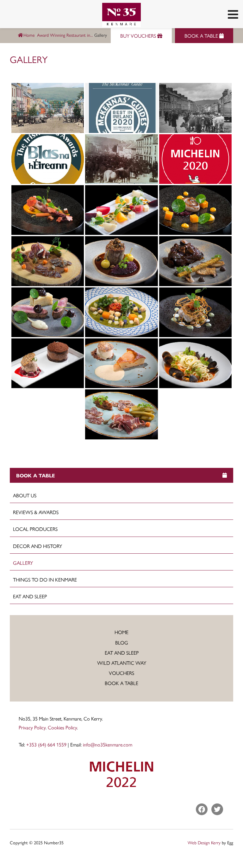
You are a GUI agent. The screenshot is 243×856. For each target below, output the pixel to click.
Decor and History (37, 546)
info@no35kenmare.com (107, 744)
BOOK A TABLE (201, 35)
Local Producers (35, 528)
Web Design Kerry (204, 842)
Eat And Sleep (30, 596)
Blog (121, 642)
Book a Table (121, 683)
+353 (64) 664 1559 (46, 744)
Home (29, 35)
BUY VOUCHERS (138, 35)
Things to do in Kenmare (45, 579)
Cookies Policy (62, 727)
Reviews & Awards (36, 512)
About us (24, 495)
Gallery (23, 562)
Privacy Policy (32, 727)
